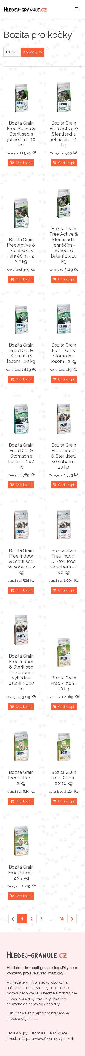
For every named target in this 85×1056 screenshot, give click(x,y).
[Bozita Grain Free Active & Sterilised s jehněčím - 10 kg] (21, 97)
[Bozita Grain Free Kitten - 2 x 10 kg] (64, 746)
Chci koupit (23, 163)
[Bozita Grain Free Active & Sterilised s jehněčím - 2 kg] (64, 97)
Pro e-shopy (17, 1033)
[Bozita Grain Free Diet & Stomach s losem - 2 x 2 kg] (21, 419)
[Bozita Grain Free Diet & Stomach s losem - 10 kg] (21, 319)
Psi (12, 52)
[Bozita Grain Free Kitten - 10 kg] (64, 652)
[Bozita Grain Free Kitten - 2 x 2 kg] (21, 841)
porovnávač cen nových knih (50, 1038)
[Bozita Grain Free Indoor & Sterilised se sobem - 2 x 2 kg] (64, 525)
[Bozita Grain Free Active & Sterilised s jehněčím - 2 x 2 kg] (21, 213)
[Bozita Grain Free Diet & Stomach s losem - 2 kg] (64, 319)
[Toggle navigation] (76, 9)
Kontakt (39, 1033)
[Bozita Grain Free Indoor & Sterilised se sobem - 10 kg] (64, 419)
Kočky (32, 52)
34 (62, 919)
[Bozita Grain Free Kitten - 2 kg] (21, 746)
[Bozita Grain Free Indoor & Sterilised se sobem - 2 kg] (21, 525)
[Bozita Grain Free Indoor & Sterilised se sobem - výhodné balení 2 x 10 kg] (21, 630)
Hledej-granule (25, 9)
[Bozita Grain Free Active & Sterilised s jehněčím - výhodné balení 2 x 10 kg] (64, 203)
